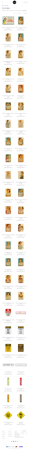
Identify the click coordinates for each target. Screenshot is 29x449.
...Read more (24, 10)
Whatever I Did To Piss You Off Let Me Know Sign (8, 27)
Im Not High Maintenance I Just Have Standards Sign (8, 235)
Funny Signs (6, 5)
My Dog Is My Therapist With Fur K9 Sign (21, 234)
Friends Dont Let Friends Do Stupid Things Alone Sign (8, 113)
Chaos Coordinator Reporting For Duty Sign (20, 165)
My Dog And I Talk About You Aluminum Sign (20, 27)
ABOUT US (3, 438)
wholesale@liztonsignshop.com (19, 437)
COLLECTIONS (10, 436)
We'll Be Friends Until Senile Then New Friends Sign (21, 200)
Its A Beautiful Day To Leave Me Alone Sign (20, 44)
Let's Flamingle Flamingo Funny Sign (20, 319)
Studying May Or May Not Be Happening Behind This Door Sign (8, 337)
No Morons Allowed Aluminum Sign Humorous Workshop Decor (8, 320)
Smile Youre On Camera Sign (8, 388)
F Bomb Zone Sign (21, 422)
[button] (2, 2)
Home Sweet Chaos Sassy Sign (8, 148)
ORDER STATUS (10, 434)
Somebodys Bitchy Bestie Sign (8, 252)
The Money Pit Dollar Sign (8, 371)
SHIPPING (3, 434)
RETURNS (3, 436)
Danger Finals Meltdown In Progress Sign (21, 337)
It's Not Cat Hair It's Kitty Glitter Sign (8, 165)
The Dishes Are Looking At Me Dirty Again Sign (21, 61)
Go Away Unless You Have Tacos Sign (8, 405)
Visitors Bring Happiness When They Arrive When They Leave (8, 61)
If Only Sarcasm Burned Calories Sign (8, 217)
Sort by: (15, 13)
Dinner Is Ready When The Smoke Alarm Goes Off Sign (8, 96)
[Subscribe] (26, 433)
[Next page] (19, 428)
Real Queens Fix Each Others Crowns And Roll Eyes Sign (21, 217)
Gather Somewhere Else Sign (20, 405)
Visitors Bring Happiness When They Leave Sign (8, 44)
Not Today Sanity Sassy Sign (20, 95)
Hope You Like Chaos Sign (21, 388)
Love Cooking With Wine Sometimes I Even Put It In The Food (8, 131)
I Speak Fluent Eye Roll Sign (8, 269)
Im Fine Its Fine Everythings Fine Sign (21, 252)
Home (3, 5)
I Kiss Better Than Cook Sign (20, 371)
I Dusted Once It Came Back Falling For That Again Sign (20, 131)
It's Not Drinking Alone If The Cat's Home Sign (21, 148)
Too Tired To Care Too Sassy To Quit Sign (8, 199)
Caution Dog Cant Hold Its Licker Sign (8, 422)
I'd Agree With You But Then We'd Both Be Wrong (21, 182)
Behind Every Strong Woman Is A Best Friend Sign (20, 113)
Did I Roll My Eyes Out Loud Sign (21, 269)
